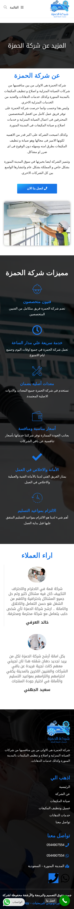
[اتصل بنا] (64, 900)
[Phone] (53, 878)
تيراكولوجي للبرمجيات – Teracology (37, 903)
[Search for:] (7, 7)
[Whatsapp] (65, 878)
